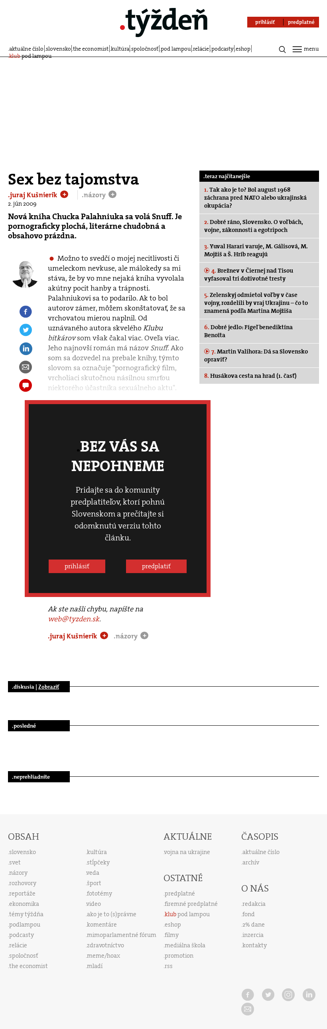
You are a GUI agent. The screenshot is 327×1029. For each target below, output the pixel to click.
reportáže (22, 893)
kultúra (120, 48)
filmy (172, 935)
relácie (201, 48)
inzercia (253, 935)
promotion (179, 956)
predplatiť (156, 566)
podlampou (24, 925)
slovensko (58, 48)
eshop (243, 48)
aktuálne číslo (26, 48)
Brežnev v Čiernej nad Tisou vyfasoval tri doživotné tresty (248, 275)
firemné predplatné (191, 904)
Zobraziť (48, 686)
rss (169, 966)
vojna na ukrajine (187, 852)
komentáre (102, 925)
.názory (94, 195)
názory (18, 873)
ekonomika (24, 904)
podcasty (222, 48)
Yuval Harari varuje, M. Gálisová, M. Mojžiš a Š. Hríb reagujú (256, 250)
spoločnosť (144, 48)
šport (94, 883)
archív (250, 862)
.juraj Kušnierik (33, 195)
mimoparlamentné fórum (121, 935)
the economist (90, 48)
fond (248, 914)
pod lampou (176, 48)
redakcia (254, 904)
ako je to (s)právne (111, 914)
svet (15, 862)
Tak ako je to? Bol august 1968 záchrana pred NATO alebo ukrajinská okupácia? (255, 198)
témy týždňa (26, 914)
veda (93, 873)
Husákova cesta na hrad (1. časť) (250, 376)
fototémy (99, 893)
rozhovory (22, 883)
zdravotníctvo (105, 945)
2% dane (253, 925)
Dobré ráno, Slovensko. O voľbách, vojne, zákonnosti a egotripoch (253, 226)
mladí (94, 966)
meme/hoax (103, 956)
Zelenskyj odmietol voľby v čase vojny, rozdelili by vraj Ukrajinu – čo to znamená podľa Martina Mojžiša (256, 303)
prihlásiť (77, 566)
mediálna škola (185, 945)
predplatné (180, 893)
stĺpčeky (98, 862)
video (94, 904)
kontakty (254, 945)
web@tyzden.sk (73, 619)
